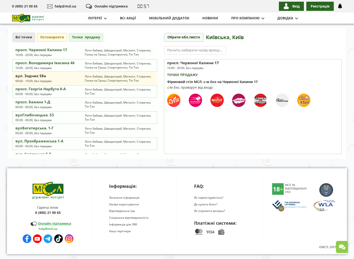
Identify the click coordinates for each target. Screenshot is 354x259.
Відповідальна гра (122, 211)
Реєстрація (320, 6)
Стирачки (144, 50)
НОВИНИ (210, 18)
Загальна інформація (124, 198)
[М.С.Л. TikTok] (58, 237)
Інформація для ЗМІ (123, 224)
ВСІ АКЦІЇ (128, 18)
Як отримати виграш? (209, 211)
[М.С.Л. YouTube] (37, 237)
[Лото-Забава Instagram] (69, 237)
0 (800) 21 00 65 (25, 6)
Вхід (296, 6)
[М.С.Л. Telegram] (48, 237)
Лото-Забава (94, 50)
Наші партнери (120, 231)
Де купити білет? (205, 204)
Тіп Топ (134, 54)
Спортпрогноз (117, 54)
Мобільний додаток (169, 18)
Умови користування (124, 204)
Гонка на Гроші (95, 54)
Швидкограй (113, 50)
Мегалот (129, 50)
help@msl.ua (65, 6)
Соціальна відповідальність (129, 218)
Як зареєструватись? (208, 198)
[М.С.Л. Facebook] (27, 237)
